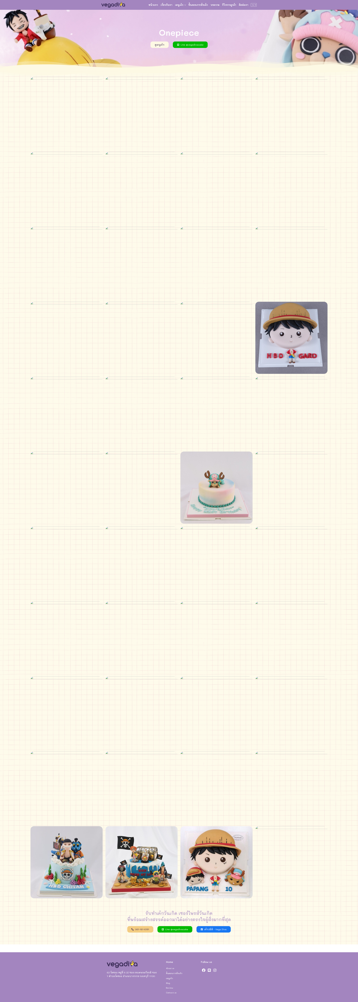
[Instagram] (215, 970)
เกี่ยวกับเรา (166, 4)
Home (169, 962)
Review (169, 987)
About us (170, 968)
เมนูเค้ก (179, 4)
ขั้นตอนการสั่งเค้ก (198, 4)
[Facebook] (203, 970)
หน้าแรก (153, 4)
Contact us (171, 992)
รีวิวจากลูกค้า (229, 4)
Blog (168, 983)
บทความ (215, 4)
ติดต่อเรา (243, 4)
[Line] (209, 970)
